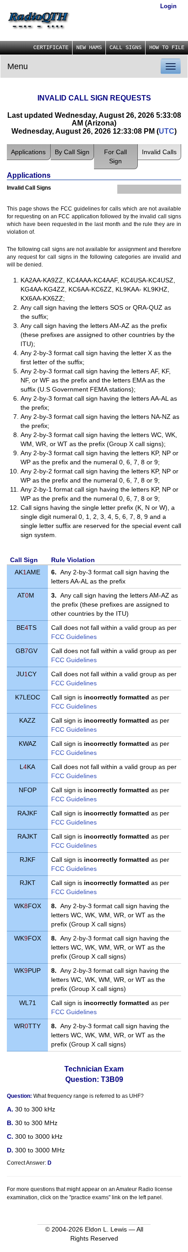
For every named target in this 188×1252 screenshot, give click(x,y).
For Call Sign (115, 156)
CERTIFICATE (50, 48)
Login (168, 6)
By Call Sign (72, 152)
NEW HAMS (89, 48)
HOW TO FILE (166, 48)
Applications (28, 152)
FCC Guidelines (74, 636)
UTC (166, 131)
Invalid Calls (159, 152)
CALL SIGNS (125, 48)
